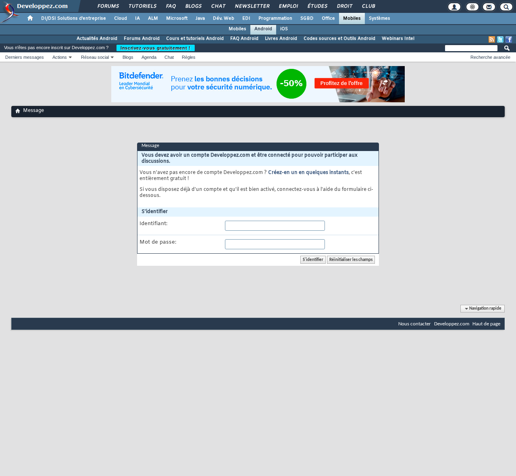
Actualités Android (97, 38)
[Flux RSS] (492, 39)
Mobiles (352, 18)
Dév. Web (223, 18)
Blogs (193, 6)
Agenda (148, 57)
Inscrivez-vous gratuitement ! (156, 48)
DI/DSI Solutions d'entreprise (73, 18)
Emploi (288, 6)
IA (137, 18)
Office (328, 18)
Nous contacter (414, 324)
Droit (344, 6)
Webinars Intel (398, 38)
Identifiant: (153, 224)
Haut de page (486, 324)
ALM (153, 18)
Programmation (275, 18)
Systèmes (379, 18)
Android (263, 29)
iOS (284, 29)
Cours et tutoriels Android (195, 38)
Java (200, 18)
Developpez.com (451, 324)
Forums (107, 6)
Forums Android (142, 38)
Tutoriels (142, 6)
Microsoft (176, 18)
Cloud (120, 18)
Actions (59, 57)
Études (317, 6)
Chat (218, 6)
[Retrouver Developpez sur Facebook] (509, 39)
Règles (189, 57)
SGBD (307, 18)
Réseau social (95, 57)
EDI (246, 18)
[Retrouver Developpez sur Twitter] (500, 39)
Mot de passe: (157, 242)
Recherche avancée (490, 57)
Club (368, 6)
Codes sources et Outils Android (339, 38)
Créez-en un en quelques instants (308, 173)
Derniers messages (24, 57)
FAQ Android (244, 38)
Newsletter (252, 6)
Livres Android (281, 38)
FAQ (170, 6)
